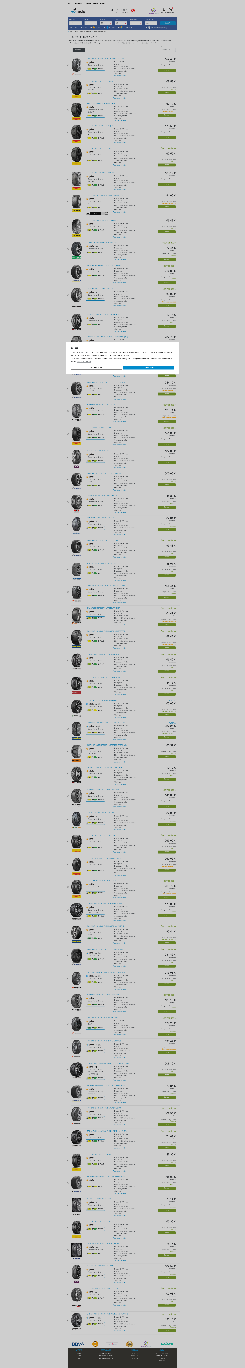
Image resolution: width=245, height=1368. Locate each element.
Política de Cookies (84, 362)
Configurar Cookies (96, 368)
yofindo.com (84, 352)
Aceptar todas (149, 367)
